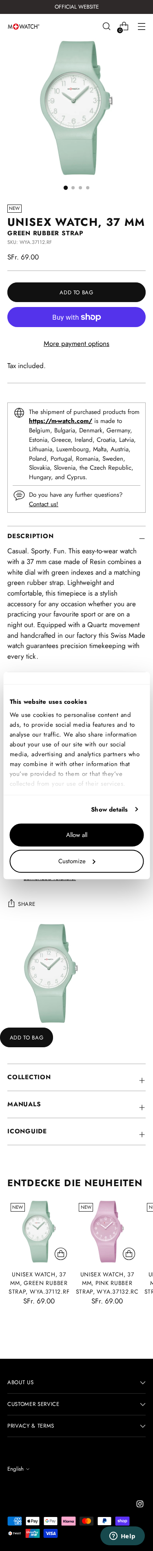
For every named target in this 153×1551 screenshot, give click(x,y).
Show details (109, 809)
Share (26, 904)
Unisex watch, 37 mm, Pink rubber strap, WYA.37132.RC (107, 1283)
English (15, 1469)
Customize (72, 861)
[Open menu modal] (141, 26)
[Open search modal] (106, 26)
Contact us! (43, 504)
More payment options (76, 343)
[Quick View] (61, 1254)
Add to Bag (27, 1038)
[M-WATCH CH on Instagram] (141, 1505)
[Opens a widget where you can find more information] (122, 1536)
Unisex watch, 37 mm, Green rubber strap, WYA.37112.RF (39, 1283)
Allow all (76, 834)
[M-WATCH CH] (23, 26)
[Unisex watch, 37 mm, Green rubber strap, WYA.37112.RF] (39, 1231)
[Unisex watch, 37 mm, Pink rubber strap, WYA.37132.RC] (107, 1231)
